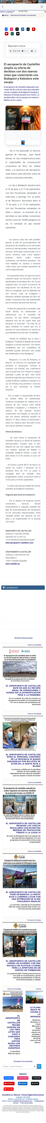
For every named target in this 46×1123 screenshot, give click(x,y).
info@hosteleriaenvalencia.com (22, 1101)
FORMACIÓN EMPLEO (12, 1110)
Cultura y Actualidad (34, 645)
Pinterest (10, 1083)
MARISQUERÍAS (15, 1108)
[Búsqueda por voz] (34, 1066)
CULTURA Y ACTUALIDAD (7, 1109)
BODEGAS (29, 1108)
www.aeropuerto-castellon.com (19, 543)
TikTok (35, 1083)
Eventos (38, 989)
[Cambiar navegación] (42, 6)
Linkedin (23, 1083)
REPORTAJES (15, 1109)
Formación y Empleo (34, 920)
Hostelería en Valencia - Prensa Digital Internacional (23, 1095)
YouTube (9, 1089)
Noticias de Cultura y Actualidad (23, 15)
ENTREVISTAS (41, 1109)
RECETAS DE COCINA (23, 1109)
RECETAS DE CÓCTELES (33, 1109)
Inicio (6, 15)
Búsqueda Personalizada (23, 1061)
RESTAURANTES (35, 1107)
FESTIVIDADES (5, 1110)
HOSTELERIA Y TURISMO (35, 1110)
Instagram (23, 1078)
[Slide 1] (23, 142)
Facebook (9, 1078)
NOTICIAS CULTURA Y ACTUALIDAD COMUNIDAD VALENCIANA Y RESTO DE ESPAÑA (21, 1105)
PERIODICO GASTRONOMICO (24, 1110)
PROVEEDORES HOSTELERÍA (37, 1108)
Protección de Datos (26, 1103)
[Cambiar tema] (2, 7)
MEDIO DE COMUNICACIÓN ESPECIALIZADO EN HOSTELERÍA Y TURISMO (22, 1106)
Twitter (37, 1078)
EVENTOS (30, 1107)
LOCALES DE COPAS (22, 1108)
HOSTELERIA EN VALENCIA (24, 1112)
